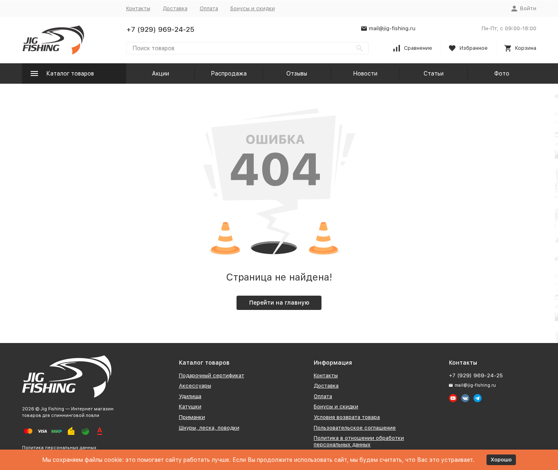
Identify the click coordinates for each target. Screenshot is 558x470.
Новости (365, 73)
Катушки (190, 406)
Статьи (434, 73)
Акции (160, 73)
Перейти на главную (279, 302)
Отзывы (296, 73)
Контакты (138, 8)
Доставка (175, 8)
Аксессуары (195, 386)
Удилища (190, 396)
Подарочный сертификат (211, 375)
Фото (501, 73)
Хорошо (501, 460)
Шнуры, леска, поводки (209, 428)
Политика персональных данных (59, 447)
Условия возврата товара (347, 417)
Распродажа (229, 73)
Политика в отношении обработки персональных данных (359, 441)
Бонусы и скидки (252, 8)
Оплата (209, 8)
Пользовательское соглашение (355, 428)
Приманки (192, 417)
